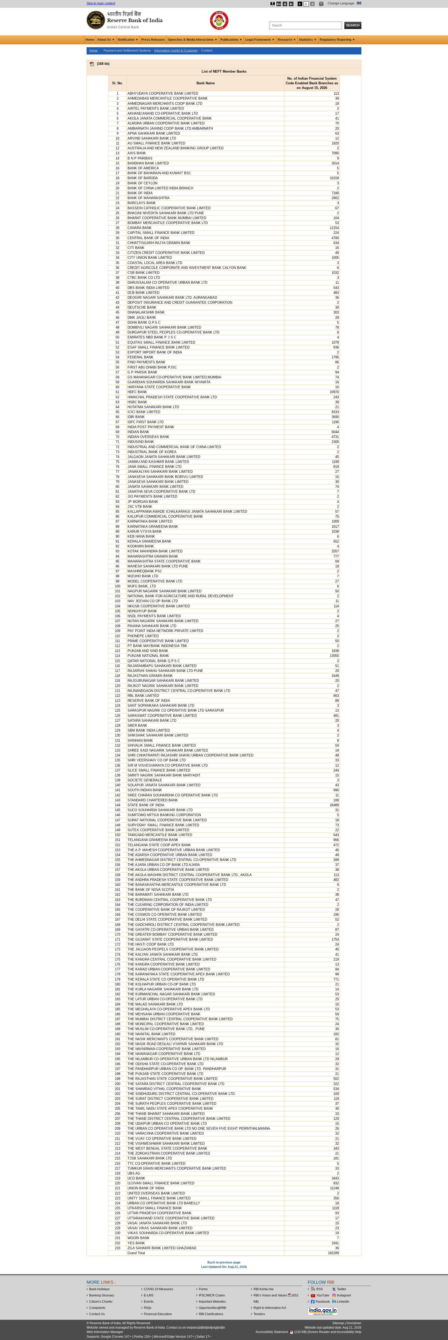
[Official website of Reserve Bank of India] (125, 20)
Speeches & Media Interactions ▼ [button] (193, 39)
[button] (272, 4)
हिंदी (359, 3)
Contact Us (97, 1314)
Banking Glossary (101, 1295)
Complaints (97, 1308)
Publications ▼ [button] (231, 39)
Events (148, 1301)
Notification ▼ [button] (128, 39)
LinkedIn (343, 1301)
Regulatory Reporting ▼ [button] (337, 39)
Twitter (341, 1289)
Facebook (323, 1301)
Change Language (341, 3)
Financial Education (158, 1314)
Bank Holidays (99, 1289)
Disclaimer (353, 1323)
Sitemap (338, 1323)
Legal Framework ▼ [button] (260, 39)
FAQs (147, 1308)
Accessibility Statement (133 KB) (281, 1332)
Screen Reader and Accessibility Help (334, 1332)
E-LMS (148, 1295)
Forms (203, 1289)
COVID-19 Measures (158, 1289)
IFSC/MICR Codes (212, 1295)
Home (90, 39)
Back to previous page (224, 1262)
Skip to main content (101, 3)
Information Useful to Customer (176, 50)
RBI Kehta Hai (264, 1289)
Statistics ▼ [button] (308, 39)
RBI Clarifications (211, 1314)
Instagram (344, 1295)
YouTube (323, 1295)
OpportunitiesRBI (212, 1308)
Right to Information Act (270, 1308)
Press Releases (153, 39)
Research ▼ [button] (287, 39)
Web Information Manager (105, 1332)
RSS (319, 1289)
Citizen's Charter (101, 1301)
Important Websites (212, 1301)
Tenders (259, 1314)
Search (353, 25)
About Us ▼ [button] (106, 39)
